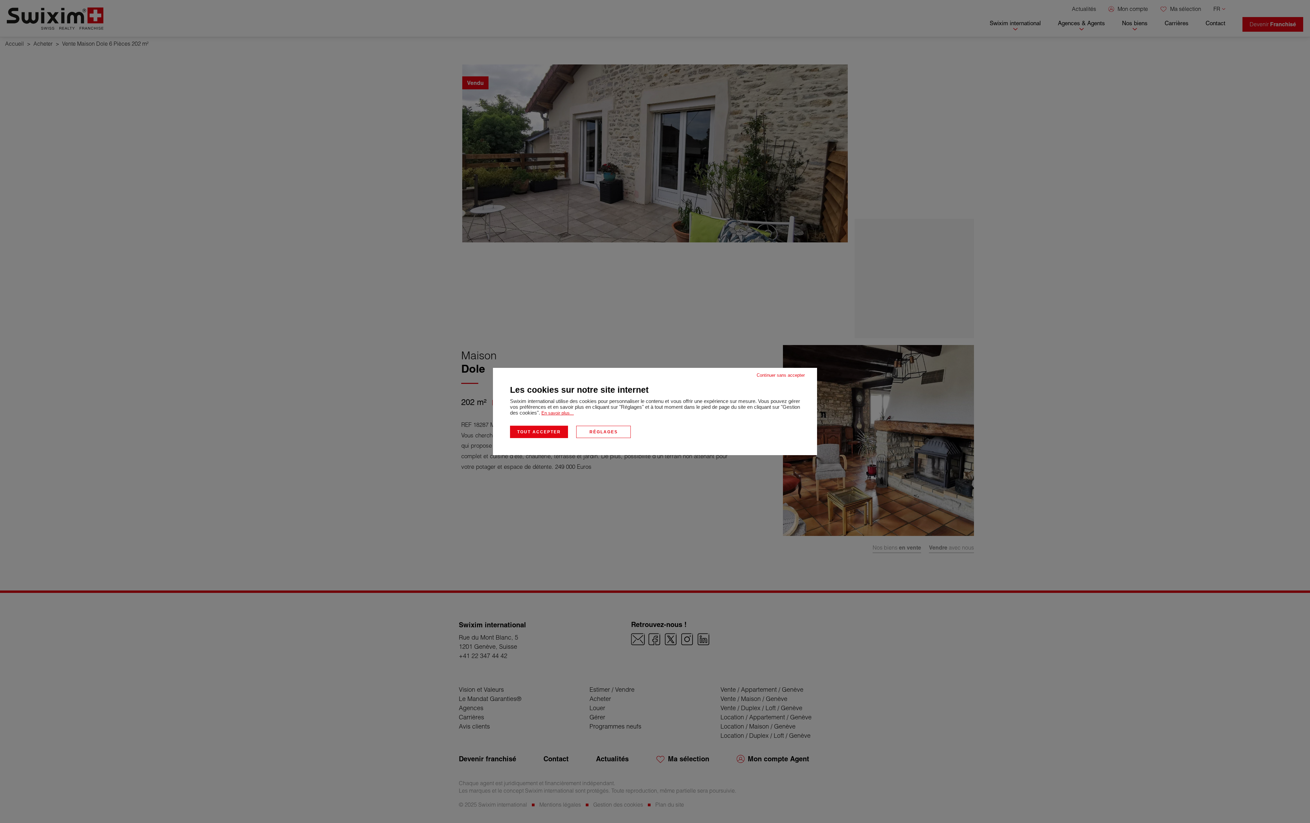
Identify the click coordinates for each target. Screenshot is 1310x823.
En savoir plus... (557, 413)
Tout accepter (539, 432)
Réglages (604, 432)
